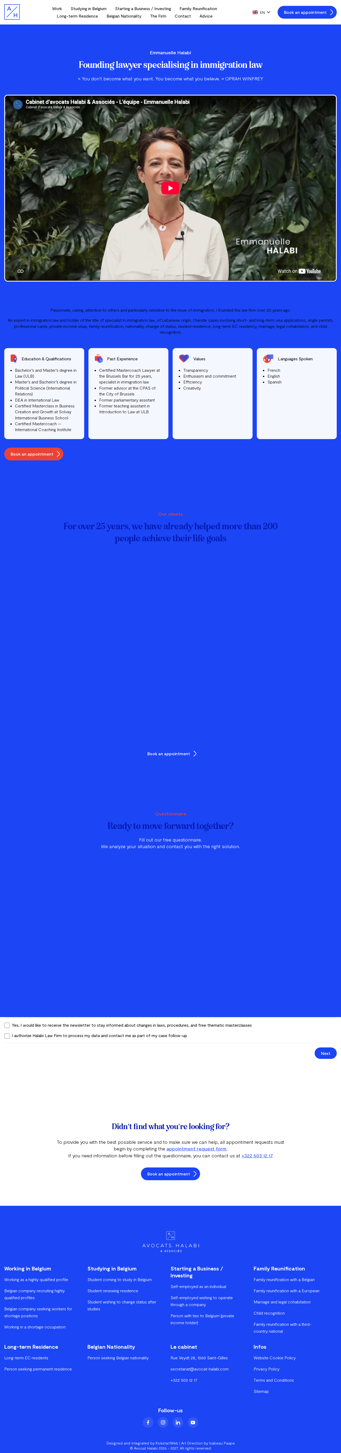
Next (325, 1053)
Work (57, 8)
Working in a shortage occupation (35, 1326)
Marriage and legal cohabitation (282, 1301)
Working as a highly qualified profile (36, 1279)
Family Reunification (198, 8)
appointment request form (196, 1148)
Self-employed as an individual (198, 1286)
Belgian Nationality (124, 15)
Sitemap (261, 1391)
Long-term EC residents (26, 1357)
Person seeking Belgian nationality (118, 1357)
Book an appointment (305, 12)
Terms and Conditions (274, 1379)
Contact (183, 15)
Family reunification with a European (286, 1290)
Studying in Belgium (89, 8)
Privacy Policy (266, 1368)
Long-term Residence (77, 15)
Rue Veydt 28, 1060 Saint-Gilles (199, 1357)
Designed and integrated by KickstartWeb (142, 1443)
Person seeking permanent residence (38, 1368)
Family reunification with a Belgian (284, 1279)
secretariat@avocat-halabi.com (199, 1368)
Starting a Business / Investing (143, 8)
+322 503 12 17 (257, 1155)
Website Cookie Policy (275, 1357)
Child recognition (269, 1312)
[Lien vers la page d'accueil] (12, 12)
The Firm (158, 15)
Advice (206, 15)
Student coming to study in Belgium (119, 1279)
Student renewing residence (112, 1290)
